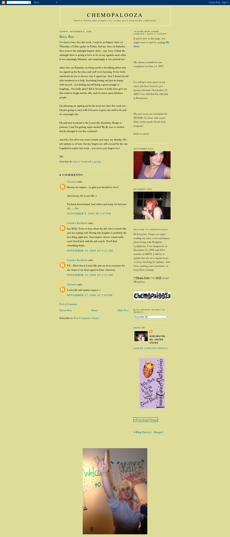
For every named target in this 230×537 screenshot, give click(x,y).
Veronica (71, 181)
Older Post (122, 310)
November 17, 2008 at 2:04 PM (90, 295)
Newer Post (65, 310)
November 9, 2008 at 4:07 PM (89, 213)
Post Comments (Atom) (86, 318)
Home (94, 310)
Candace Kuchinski (77, 223)
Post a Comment (68, 304)
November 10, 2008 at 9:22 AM (90, 250)
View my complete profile (151, 348)
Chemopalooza (115, 14)
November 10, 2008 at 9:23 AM (90, 275)
